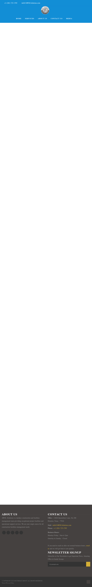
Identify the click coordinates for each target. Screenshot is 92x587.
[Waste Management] (43, 471)
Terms (3, 583)
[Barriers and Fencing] (43, 119)
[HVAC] (43, 295)
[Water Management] (43, 412)
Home (18, 19)
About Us (42, 19)
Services (29, 19)
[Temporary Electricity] (43, 353)
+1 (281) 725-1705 (10, 3)
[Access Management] (43, 60)
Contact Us (57, 19)
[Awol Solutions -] (45, 10)
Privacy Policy (10, 583)
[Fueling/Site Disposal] (43, 177)
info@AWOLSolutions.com (31, 3)
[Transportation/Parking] (43, 236)
